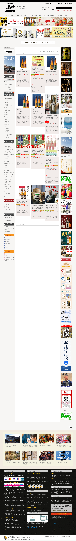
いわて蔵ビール (18, 15)
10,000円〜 (7, 170)
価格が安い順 (45, 51)
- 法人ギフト (7, 151)
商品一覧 (7, 15)
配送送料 (7, 241)
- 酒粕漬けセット (8, 217)
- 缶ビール (6, 83)
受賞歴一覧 (24, 460)
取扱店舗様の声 (42, 460)
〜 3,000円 (6, 156)
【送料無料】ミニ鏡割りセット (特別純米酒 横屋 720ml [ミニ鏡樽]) (37, 207)
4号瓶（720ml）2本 (9, 179)
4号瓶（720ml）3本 (9, 181)
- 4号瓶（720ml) (8, 135)
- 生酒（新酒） (7, 110)
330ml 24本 (7, 195)
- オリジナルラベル (8, 152)
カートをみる (69, 3)
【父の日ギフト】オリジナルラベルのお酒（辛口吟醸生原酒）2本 (23, 152)
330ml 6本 (6, 190)
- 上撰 (5, 107)
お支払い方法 (7, 239)
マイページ (54, 3)
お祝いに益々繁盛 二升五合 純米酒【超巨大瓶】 (51, 207)
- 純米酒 (6, 104)
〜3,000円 (6, 165)
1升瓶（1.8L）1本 (8, 174)
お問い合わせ (67, 15)
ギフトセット (27, 15)
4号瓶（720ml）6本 (9, 182)
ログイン (61, 3)
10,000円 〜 (7, 161)
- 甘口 (5, 122)
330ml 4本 (6, 188)
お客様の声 (24, 443)
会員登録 (47, 3)
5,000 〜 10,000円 (8, 169)
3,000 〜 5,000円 (8, 158)
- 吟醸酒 (6, 102)
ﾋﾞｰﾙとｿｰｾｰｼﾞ (7, 196)
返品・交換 (7, 243)
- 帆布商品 (6, 226)
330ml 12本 (7, 193)
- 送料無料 (6, 126)
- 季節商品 (6, 128)
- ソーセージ (7, 218)
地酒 (12, 15)
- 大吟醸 (6, 100)
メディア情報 (59, 443)
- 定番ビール (7, 81)
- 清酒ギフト (7, 146)
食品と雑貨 (34, 15)
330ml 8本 (6, 191)
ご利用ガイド (42, 15)
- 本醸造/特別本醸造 (8, 105)
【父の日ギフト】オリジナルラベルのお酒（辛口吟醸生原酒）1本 (37, 152)
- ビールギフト (7, 147)
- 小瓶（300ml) (7, 137)
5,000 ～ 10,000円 (8, 160)
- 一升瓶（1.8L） (8, 134)
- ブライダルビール (8, 86)
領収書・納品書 (8, 247)
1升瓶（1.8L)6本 (8, 177)
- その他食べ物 (7, 220)
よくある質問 (59, 15)
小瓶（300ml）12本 (9, 184)
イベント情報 (42, 443)
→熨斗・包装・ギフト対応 (32, 527)
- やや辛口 (6, 118)
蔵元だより (7, 443)
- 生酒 (5, 109)
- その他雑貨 (7, 231)
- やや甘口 (6, 121)
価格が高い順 (51, 51)
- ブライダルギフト (8, 149)
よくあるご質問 (59, 460)
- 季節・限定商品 (8, 84)
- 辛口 (5, 116)
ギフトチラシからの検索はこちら (66, 156)
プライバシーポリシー (9, 257)
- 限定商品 (6, 130)
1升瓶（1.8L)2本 (8, 176)
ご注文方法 (7, 237)
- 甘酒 (5, 112)
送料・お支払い (50, 15)
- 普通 (5, 119)
